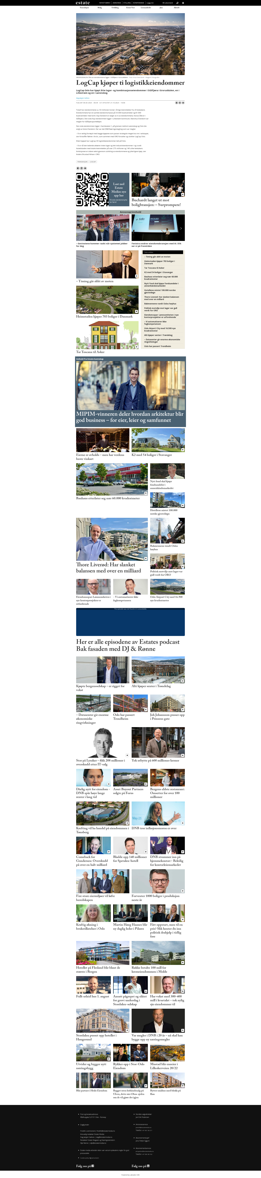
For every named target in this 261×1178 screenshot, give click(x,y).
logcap (93, 162)
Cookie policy (84, 1158)
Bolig (100, 7)
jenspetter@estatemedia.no (145, 1151)
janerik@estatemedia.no (143, 1127)
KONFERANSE (138, 3)
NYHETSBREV (104, 3)
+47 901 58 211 (147, 1130)
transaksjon (82, 162)
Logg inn (150, 3)
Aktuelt (176, 7)
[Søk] (177, 3)
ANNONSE (117, 3)
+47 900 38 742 (147, 1154)
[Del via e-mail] (183, 102)
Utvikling (115, 7)
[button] (80, 228)
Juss (161, 7)
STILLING (127, 3)
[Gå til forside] (82, 3)
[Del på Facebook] (176, 102)
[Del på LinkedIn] (179, 102)
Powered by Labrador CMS (130, 1175)
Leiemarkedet (146, 7)
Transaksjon (84, 7)
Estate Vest (130, 7)
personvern (95, 1158)
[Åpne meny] (183, 3)
